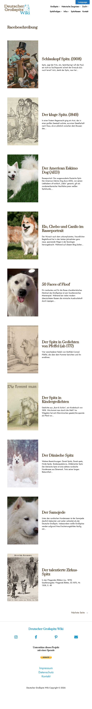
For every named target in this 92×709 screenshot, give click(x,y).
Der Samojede (53, 513)
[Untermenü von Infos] (68, 11)
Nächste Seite (79, 612)
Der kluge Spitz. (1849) (60, 115)
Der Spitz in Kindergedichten (55, 400)
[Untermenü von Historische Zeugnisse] (79, 6)
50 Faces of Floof (56, 285)
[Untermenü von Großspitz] (59, 6)
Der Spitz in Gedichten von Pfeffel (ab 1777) (60, 344)
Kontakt (46, 676)
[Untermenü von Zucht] (87, 6)
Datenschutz (46, 672)
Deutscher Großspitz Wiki (46, 629)
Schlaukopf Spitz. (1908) (61, 59)
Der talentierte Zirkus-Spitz (60, 572)
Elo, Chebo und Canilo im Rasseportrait (62, 229)
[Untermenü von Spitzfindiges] (61, 11)
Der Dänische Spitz (58, 456)
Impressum (46, 668)
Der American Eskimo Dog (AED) (60, 170)
